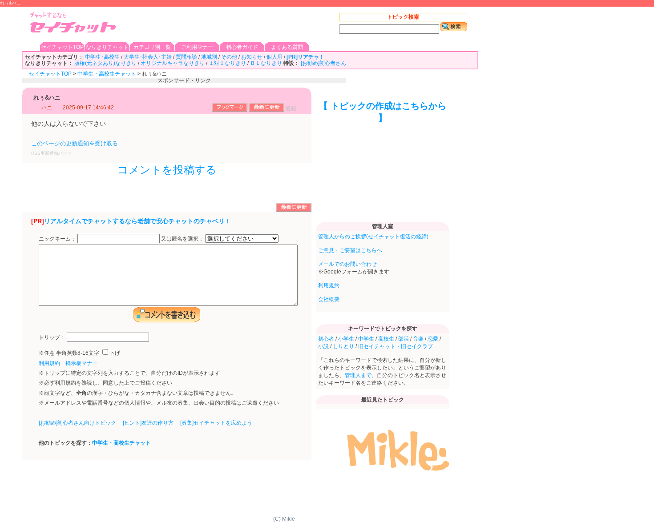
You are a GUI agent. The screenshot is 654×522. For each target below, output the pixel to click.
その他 (229, 57)
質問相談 (186, 57)
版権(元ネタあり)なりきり (105, 63)
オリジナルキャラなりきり (173, 63)
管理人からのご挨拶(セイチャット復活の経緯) (373, 236)
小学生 (346, 339)
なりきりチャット (107, 47)
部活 (403, 339)
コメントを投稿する (167, 170)
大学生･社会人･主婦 (148, 57)
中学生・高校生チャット (106, 74)
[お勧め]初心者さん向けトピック (77, 423)
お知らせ (251, 57)
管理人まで (358, 375)
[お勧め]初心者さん (323, 63)
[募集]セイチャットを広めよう (216, 423)
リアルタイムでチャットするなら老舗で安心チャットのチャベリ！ (137, 221)
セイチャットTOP (62, 47)
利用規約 (49, 363)
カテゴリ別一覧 (152, 47)
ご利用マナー (197, 47)
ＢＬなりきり (266, 63)
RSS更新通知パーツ (51, 153)
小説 (323, 346)
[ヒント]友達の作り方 (148, 423)
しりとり (343, 346)
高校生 (386, 339)
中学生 (366, 339)
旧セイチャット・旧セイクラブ (395, 346)
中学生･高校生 (102, 57)
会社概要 (328, 299)
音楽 (418, 339)
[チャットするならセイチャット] (73, 23)
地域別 (209, 57)
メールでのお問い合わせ (347, 264)
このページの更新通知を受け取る (74, 143)
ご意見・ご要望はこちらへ (350, 250)
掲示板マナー (81, 363)
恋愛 (433, 339)
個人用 (274, 57)
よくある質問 (287, 47)
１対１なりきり (227, 63)
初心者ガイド (242, 47)
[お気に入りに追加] (229, 110)
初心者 (326, 339)
